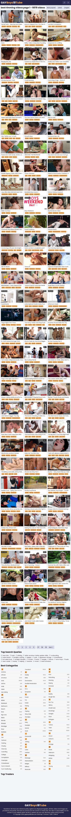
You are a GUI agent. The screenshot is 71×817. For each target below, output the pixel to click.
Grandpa (35, 717)
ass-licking (39, 399)
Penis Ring (59, 677)
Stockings (59, 711)
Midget (35, 764)
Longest (66, 8)
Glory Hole (35, 714)
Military (35, 766)
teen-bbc (6, 655)
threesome (4, 175)
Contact (46, 814)
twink (53, 26)
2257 (51, 814)
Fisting (35, 706)
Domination (35, 680)
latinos (51, 659)
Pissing (59, 683)
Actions (11, 672)
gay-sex (9, 26)
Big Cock (11, 715)
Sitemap (39, 814)
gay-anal (54, 269)
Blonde (11, 720)
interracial (4, 250)
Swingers (59, 719)
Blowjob (11, 723)
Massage (35, 758)
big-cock (64, 269)
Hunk (35, 731)
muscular (8, 287)
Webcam (59, 752)
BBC (11, 697)
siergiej (44, 659)
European (35, 692)
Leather (35, 752)
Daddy (35, 675)
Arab (11, 686)
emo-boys (59, 659)
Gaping (35, 711)
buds (67, 659)
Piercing (59, 680)
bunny (37, 659)
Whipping (59, 755)
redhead (14, 119)
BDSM (11, 700)
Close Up (11, 749)
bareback (32, 45)
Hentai (35, 728)
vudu (35, 657)
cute (26, 26)
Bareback (11, 703)
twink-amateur (46, 661)
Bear (11, 712)
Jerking (35, 742)
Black (11, 717)
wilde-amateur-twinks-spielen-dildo (36, 655)
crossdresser (58, 657)
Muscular (35, 769)
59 (46, 647)
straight (19, 250)
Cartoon (11, 740)
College (11, 754)
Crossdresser (11, 763)
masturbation (39, 45)
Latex (35, 750)
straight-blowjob (20, 659)
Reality (59, 694)
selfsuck (31, 548)
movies (30, 659)
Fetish (35, 703)
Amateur (11, 678)
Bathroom (11, 706)
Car (11, 737)
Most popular (51, 8)
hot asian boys (7, 659)
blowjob (9, 45)
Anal (11, 680)
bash (13, 655)
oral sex (19, 325)
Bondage (11, 726)
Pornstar (59, 686)
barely (15, 661)
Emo (35, 689)
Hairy (35, 722)
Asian (11, 689)
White (59, 758)
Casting (11, 743)
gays (37, 157)
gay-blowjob (59, 26)
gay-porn (38, 26)
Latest (60, 8)
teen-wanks (6, 661)
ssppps (29, 657)
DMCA (56, 814)
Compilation (11, 757)
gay (30, 26)
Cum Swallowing (11, 769)
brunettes (16, 82)
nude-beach (7, 657)
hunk (53, 157)
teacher (33, 157)
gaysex (38, 175)
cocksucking (55, 655)
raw (15, 250)
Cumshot (35, 669)
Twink (59, 730)
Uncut (59, 736)
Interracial (35, 736)
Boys (11, 729)
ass (14, 138)
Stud (59, 716)
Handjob (35, 725)
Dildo (35, 678)
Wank (59, 750)
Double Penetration (35, 683)
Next (50, 647)
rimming (14, 26)
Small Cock (59, 708)
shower (4, 26)
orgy (15, 567)
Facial (35, 697)
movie (37, 661)
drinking (19, 655)
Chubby (11, 746)
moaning (8, 380)
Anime (11, 683)
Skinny (59, 705)
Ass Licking (11, 692)
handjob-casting (18, 657)
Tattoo (59, 725)
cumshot (38, 101)
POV (59, 674)
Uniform (59, 739)
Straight (59, 714)
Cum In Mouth (11, 766)
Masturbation (35, 761)
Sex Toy (59, 702)
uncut (66, 474)
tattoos (63, 567)
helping (22, 661)
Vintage (59, 744)
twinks (33, 26)
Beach (11, 709)
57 (38, 647)
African (11, 675)
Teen (59, 728)
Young (59, 766)
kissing (4, 45)
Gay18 (11, 2)
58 (42, 647)
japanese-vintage (45, 657)
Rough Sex (59, 697)
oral (18, 45)
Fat (35, 700)
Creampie (11, 760)
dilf (18, 26)
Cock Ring (11, 752)
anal (64, 26)
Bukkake (11, 732)
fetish (13, 287)
